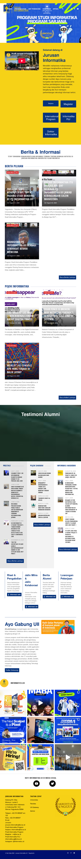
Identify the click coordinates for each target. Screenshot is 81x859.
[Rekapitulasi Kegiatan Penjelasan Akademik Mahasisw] (68, 757)
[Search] (62, 9)
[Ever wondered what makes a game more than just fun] (40, 730)
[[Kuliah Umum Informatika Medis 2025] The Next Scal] (13, 730)
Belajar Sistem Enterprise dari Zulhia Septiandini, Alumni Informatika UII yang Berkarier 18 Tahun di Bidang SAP (71, 506)
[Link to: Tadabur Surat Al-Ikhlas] (33, 497)
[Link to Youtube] (77, 8)
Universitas (34, 800)
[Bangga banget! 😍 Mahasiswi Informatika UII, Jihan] (68, 730)
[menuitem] (10, 9)
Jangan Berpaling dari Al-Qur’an (44, 516)
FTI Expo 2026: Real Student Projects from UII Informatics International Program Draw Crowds (71, 536)
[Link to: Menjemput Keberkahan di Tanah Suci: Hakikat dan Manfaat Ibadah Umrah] (33, 482)
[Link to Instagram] (71, 8)
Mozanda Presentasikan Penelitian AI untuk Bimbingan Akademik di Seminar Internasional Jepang (17, 510)
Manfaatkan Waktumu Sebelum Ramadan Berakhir (44, 508)
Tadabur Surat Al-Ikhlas (44, 499)
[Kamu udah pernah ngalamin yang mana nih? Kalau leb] (68, 703)
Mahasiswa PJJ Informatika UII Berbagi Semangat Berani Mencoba (21, 247)
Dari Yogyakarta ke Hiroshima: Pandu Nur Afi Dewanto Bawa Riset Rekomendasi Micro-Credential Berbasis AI (17, 492)
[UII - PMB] (58, 627)
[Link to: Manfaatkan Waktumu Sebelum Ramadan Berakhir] (33, 505)
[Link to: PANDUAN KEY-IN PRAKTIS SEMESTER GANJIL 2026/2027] (60, 472)
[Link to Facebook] (74, 8)
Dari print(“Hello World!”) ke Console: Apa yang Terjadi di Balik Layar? (19, 367)
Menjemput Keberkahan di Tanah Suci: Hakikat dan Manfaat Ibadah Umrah (43, 487)
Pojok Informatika (11, 293)
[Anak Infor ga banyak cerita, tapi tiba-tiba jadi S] (13, 757)
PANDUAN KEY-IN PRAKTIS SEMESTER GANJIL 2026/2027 (71, 475)
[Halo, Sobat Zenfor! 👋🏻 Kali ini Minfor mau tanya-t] (40, 703)
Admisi (32, 811)
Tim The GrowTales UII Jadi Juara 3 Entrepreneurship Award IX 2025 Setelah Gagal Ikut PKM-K (17, 548)
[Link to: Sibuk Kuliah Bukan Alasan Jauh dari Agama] (33, 472)
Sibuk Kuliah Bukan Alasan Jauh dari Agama (44, 475)
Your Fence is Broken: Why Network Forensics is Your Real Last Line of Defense (59, 314)
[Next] (73, 430)
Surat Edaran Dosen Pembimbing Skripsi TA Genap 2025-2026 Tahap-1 (71, 522)
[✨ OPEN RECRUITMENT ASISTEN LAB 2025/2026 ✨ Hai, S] (40, 757)
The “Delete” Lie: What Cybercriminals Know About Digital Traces (20, 316)
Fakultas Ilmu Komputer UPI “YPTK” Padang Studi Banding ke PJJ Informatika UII (20, 194)
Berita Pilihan (10, 172)
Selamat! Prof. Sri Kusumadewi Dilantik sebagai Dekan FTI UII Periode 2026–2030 (17, 477)
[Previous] (8, 430)
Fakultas (33, 803)
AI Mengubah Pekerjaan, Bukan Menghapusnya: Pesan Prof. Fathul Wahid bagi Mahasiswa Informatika (71, 488)
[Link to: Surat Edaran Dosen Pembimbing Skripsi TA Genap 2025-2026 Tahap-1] (60, 518)
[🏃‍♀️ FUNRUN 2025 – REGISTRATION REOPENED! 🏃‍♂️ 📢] (13, 703)
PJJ (17, 172)
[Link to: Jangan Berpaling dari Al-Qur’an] (33, 515)
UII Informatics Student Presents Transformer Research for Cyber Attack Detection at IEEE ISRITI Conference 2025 (17, 529)
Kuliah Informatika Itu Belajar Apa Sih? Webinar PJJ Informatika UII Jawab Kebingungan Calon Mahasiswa (58, 190)
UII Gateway (34, 807)
